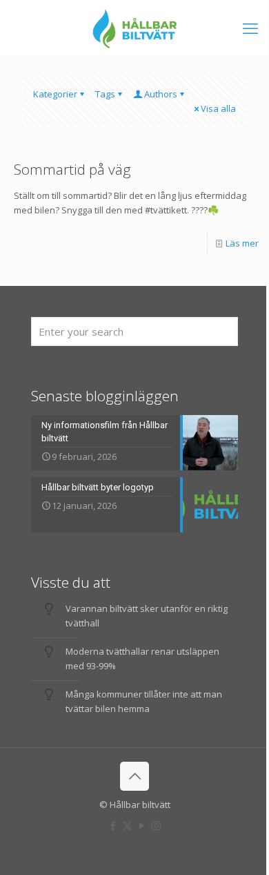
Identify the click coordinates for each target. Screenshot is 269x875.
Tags (105, 94)
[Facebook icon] (113, 825)
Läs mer (242, 243)
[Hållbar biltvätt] (134, 27)
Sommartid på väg (72, 169)
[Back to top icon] (134, 776)
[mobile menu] (250, 27)
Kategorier (55, 94)
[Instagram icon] (156, 825)
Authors (160, 94)
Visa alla (218, 108)
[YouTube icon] (142, 825)
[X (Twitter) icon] (127, 825)
